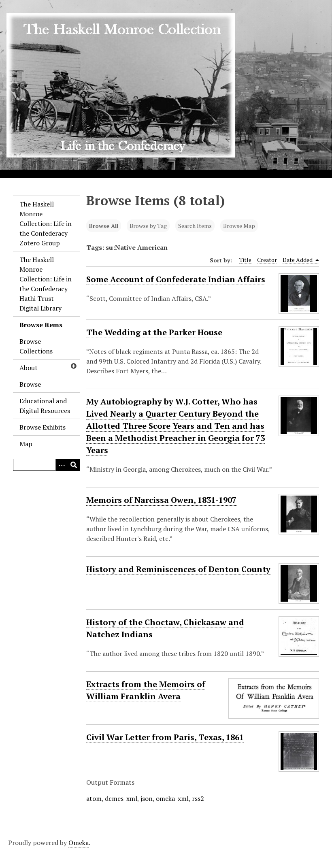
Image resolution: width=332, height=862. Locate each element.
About (28, 367)
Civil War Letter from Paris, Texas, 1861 (165, 737)
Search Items (195, 226)
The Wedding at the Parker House (154, 332)
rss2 (198, 798)
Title (245, 260)
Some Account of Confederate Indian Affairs (175, 279)
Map (25, 443)
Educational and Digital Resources (44, 405)
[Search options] (61, 465)
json (146, 798)
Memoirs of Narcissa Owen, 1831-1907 (161, 499)
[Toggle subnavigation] (73, 366)
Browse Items (40, 324)
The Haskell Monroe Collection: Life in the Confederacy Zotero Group (45, 223)
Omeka (78, 842)
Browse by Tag (148, 226)
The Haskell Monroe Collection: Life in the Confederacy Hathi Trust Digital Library (45, 284)
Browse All (103, 226)
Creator (267, 260)
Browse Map (239, 226)
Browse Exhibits (42, 427)
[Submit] (74, 465)
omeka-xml (172, 798)
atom (94, 798)
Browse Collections (36, 346)
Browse (30, 384)
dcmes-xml (121, 798)
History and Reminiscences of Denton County (178, 569)
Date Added (298, 260)
